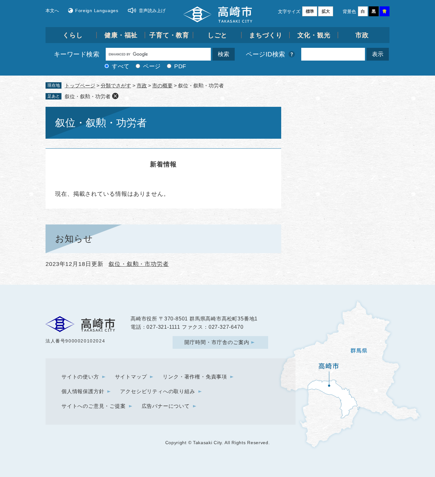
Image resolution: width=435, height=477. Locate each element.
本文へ (52, 10)
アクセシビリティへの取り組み (157, 391)
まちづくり (265, 35)
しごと (218, 35)
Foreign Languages (96, 10)
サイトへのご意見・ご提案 (93, 406)
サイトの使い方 (80, 376)
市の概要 (162, 85)
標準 (310, 11)
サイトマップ (131, 376)
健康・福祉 (121, 35)
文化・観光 (314, 35)
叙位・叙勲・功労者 (88, 96)
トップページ (80, 85)
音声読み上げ (152, 10)
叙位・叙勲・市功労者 (139, 264)
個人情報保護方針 (82, 391)
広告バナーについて (166, 406)
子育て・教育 (169, 35)
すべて (121, 66)
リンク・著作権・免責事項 (195, 376)
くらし (73, 35)
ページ (152, 66)
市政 (362, 35)
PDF (180, 66)
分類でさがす (116, 85)
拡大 (326, 11)
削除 (115, 96)
